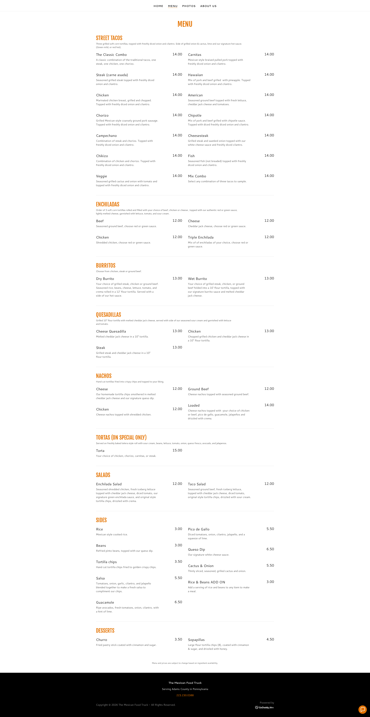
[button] (362, 709)
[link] (264, 707)
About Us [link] (208, 6)
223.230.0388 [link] (185, 695)
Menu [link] (173, 6)
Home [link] (158, 6)
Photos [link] (189, 6)
